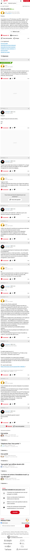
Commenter (5, 78)
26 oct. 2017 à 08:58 (9, 383)
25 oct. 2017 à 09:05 (9, 247)
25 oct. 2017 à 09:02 (9, 225)
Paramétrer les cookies (20, 533)
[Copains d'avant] (8, 546)
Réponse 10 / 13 (4, 296)
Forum (5, 3)
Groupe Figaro (16, 534)
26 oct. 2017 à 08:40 (9, 287)
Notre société (17, 531)
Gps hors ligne (4, 50)
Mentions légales (10, 534)
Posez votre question (7, 38)
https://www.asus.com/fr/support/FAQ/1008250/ (13, 366)
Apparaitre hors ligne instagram (8, 45)
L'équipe (12, 531)
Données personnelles (11, 533)
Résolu (12, 9)
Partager (17, 38)
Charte (2, 534)
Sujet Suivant (25, 6)
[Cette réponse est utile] (10, 78)
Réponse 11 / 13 (4, 341)
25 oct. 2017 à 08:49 (9, 66)
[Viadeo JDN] (22, 546)
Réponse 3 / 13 (4, 157)
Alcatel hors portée (5, 52)
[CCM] (5, 1)
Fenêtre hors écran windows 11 (8, 48)
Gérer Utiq (26, 533)
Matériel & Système (12, 3)
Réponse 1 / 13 (4, 59)
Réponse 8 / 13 (4, 264)
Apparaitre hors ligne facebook (8, 47)
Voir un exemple (25, 523)
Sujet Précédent (5, 6)
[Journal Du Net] (22, 541)
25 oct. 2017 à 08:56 (9, 179)
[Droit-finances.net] (22, 543)
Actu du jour (5, 523)
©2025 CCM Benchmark (24, 534)
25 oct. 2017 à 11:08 (9, 268)
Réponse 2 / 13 (4, 108)
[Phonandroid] (22, 549)
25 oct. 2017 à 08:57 (9, 210)
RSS (5, 534)
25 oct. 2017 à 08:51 (9, 162)
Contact (25, 531)
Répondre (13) (6, 35)
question (27, 0)
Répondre (10, 426)
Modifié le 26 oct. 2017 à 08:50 (11, 345)
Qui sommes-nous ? (6, 531)
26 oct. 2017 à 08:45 (9, 301)
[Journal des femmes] (8, 541)
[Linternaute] (8, 543)
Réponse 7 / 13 (4, 242)
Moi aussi (15, 35)
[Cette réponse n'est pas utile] (15, 78)
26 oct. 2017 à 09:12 (16, 13)
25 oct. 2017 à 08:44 (9, 113)
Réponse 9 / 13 (4, 282)
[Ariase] (8, 549)
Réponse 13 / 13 (4, 407)
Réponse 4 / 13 (4, 174)
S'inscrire (15, 512)
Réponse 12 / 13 (4, 378)
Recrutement (4, 533)
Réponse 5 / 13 (4, 205)
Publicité (21, 531)
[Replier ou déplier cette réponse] (28, 60)
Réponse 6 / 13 (4, 221)
